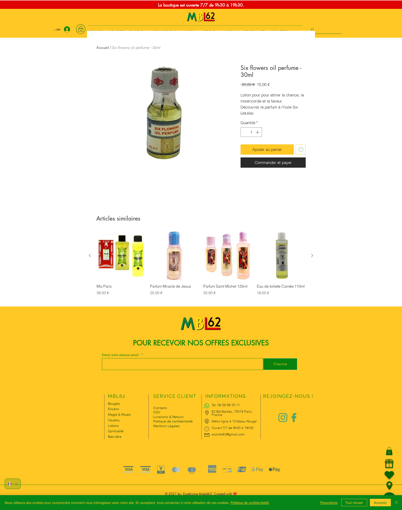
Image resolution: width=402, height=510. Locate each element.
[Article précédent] (90, 255)
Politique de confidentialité (250, 502)
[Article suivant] (312, 255)
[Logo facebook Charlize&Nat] (294, 417)
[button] (389, 451)
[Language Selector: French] (13, 484)
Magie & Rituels (119, 414)
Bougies (114, 403)
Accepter (380, 502)
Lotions (113, 426)
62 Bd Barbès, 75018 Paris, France (232, 413)
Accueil (102, 47)
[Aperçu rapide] (121, 255)
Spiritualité (116, 431)
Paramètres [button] (329, 502)
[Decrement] (244, 132)
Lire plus (247, 113)
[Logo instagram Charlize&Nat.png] (282, 417)
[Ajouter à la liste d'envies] (301, 149)
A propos (160, 408)
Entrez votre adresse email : (121, 355)
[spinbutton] (251, 132)
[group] (201, 268)
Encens (113, 409)
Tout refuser (354, 502)
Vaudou (114, 420)
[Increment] (258, 132)
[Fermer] (396, 502)
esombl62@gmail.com (228, 434)
